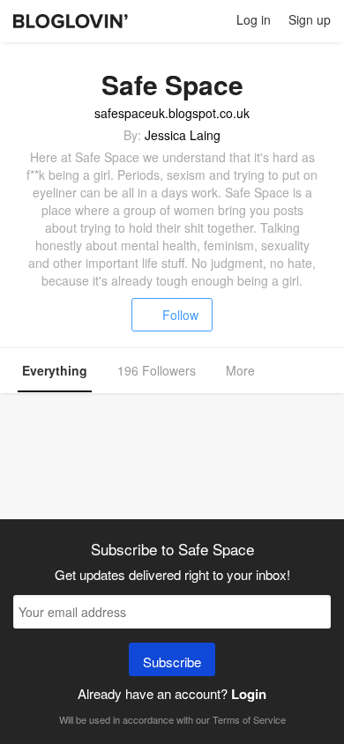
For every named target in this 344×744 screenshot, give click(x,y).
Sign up (309, 19)
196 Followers (156, 370)
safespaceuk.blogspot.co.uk (172, 113)
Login (248, 693)
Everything (54, 370)
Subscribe (172, 661)
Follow (180, 315)
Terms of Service (249, 719)
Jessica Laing (183, 135)
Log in (253, 19)
